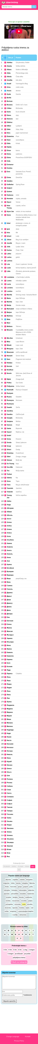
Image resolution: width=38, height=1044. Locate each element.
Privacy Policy (19, 1041)
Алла (9, 536)
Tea (8, 470)
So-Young (10, 463)
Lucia (9, 284)
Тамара (9, 811)
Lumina (9, 291)
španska (15, 908)
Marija (9, 305)
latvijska (15, 897)
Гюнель (10, 589)
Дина (9, 610)
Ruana (9, 397)
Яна (8, 856)
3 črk (5, 950)
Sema (9, 439)
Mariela (9, 302)
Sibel (8, 456)
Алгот (9, 519)
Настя (9, 740)
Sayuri (9, 432)
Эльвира (10, 842)
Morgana (10, 348)
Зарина (9, 638)
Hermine (10, 198)
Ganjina (9, 181)
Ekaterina (10, 136)
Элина (9, 832)
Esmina (9, 168)
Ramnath (10, 390)
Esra (8, 171)
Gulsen (9, 191)
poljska (30, 901)
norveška (24, 901)
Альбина (10, 540)
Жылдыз (10, 635)
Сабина (10, 786)
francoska (13, 886)
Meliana (9, 326)
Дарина (9, 592)
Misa (8, 341)
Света (9, 793)
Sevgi (9, 446)
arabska (22, 879)
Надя (9, 733)
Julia (8, 246)
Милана (10, 723)
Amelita (9, 80)
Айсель (10, 515)
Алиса (9, 533)
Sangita (9, 418)
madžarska (28, 897)
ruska (24, 904)
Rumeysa (10, 404)
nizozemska (15, 901)
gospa (20, 886)
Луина (9, 702)
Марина (10, 712)
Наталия (10, 744)
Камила (10, 652)
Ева (8, 617)
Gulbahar (10, 184)
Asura (9, 90)
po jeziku (27, 953)
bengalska (29, 879)
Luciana (10, 288)
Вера (9, 578)
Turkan (9, 474)
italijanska (31, 890)
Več (19, 870)
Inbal (8, 223)
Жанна (9, 628)
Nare (8, 359)
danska (18, 883)
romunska (17, 904)
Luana (9, 280)
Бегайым (10, 568)
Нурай (9, 761)
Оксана (9, 765)
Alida (9, 73)
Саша (9, 789)
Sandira (9, 414)
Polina (9, 383)
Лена (9, 677)
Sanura (9, 425)
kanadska (23, 893)
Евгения (10, 621)
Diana (9, 115)
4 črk (10, 950)
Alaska (9, 66)
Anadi (9, 83)
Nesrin (9, 373)
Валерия (10, 571)
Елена (9, 624)
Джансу (9, 603)
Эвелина (10, 828)
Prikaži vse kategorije (19, 962)
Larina (9, 257)
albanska (8, 879)
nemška (8, 901)
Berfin (9, 98)
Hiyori (9, 202)
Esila (8, 161)
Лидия (9, 687)
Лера (9, 680)
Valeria (9, 478)
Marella (9, 295)
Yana (8, 485)
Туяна (9, 818)
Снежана (10, 797)
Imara (9, 215)
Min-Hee (10, 338)
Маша (9, 719)
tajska (27, 908)
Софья (9, 804)
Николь (10, 754)
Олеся (9, 768)
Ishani (9, 236)
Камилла (10, 656)
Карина (9, 659)
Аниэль (10, 554)
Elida (8, 143)
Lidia (8, 271)
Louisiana (10, 277)
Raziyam (10, 393)
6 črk (19, 950)
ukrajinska (13, 911)
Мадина (10, 709)
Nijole (9, 379)
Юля (8, 853)
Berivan (9, 101)
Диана (9, 607)
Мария (9, 716)
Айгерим (10, 508)
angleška (15, 879)
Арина (9, 564)
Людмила (10, 705)
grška (31, 886)
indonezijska (23, 890)
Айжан (9, 512)
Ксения (9, 666)
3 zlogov (10, 953)
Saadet (9, 407)
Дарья (9, 596)
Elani (8, 140)
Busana (9, 105)
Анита (9, 550)
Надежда (10, 730)
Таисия (9, 807)
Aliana (9, 69)
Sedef (9, 435)
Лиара (9, 684)
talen (32, 866)
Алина (9, 529)
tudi (32, 908)
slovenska (8, 908)
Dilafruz (9, 122)
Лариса (9, 673)
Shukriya (10, 453)
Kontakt (27, 1036)
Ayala (9, 94)
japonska (6, 893)
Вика (9, 582)
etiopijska (25, 883)
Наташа (10, 751)
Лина (9, 694)
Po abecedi (7, 866)
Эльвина (10, 839)
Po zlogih (20, 866)
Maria (9, 298)
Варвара (10, 575)
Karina (9, 250)
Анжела (10, 547)
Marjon (9, 312)
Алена (9, 522)
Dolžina (14, 866)
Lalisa (9, 254)
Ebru (8, 133)
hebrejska (7, 890)
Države (27, 866)
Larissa (9, 261)
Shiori (9, 449)
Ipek (8, 229)
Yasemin (10, 488)
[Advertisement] (19, 15)
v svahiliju (15, 915)
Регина (9, 782)
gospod (25, 886)
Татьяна (10, 814)
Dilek (8, 129)
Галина (9, 585)
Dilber (9, 126)
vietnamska (22, 915)
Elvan (9, 150)
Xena (9, 481)
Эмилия (10, 846)
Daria (9, 112)
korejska (8, 897)
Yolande (10, 492)
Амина (9, 543)
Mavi (8, 323)
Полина (10, 779)
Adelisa (9, 62)
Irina (8, 232)
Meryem (10, 330)
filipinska (32, 883)
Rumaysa (10, 400)
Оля (8, 775)
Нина (9, 758)
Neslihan (10, 370)
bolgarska (6, 883)
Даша (9, 599)
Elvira (9, 154)
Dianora (10, 119)
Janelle (9, 243)
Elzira (9, 157)
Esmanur (10, 164)
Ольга (9, 772)
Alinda (9, 76)
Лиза (8, 691)
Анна (9, 557)
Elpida (9, 147)
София (9, 800)
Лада (9, 670)
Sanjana (10, 421)
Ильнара (10, 642)
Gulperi (9, 188)
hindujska (14, 890)
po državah (19, 953)
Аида (9, 504)
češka (13, 883)
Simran (9, 460)
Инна (9, 645)
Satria (9, 428)
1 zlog (25, 950)
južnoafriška (14, 893)
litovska (21, 897)
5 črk (15, 950)
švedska (21, 908)
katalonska (30, 893)
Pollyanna (10, 386)
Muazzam (10, 352)
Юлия (9, 849)
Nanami (9, 356)
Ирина (9, 649)
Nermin (9, 366)
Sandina (10, 411)
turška (6, 911)
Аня (8, 561)
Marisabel (10, 309)
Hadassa (10, 195)
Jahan (9, 239)
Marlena (10, 316)
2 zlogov (32, 950)
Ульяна (9, 821)
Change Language (12, 1036)
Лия (8, 698)
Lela (8, 264)
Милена (10, 726)
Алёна (9, 526)
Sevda (9, 442)
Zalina (9, 501)
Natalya (9, 363)
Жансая (10, 631)
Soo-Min (10, 467)
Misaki (9, 345)
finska (7, 886)
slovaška (29, 904)
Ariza (9, 87)
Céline (9, 108)
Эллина (10, 835)
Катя (8, 663)
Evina (9, 177)
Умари (9, 825)
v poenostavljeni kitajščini (25, 911)
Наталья (10, 747)
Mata (8, 319)
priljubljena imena (19, 957)
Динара (9, 614)
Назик (9, 737)
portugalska (9, 904)
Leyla (9, 268)
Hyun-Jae (10, 211)
